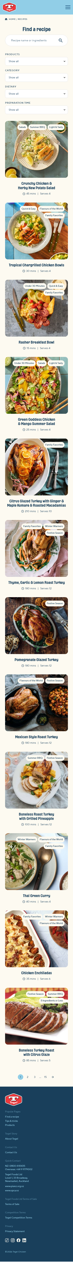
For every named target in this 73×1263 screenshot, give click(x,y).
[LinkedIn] (24, 1241)
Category (12, 70)
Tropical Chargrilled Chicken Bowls (36, 265)
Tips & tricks (11, 1121)
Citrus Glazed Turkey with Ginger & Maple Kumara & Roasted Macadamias (36, 503)
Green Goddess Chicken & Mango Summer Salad (36, 421)
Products (12, 54)
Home (12, 19)
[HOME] (6, 19)
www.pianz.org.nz (14, 1186)
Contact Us (11, 1152)
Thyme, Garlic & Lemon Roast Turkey (36, 582)
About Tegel (11, 1138)
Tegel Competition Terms (18, 1217)
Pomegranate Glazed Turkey (36, 659)
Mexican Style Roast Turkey (36, 737)
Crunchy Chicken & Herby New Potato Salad (36, 185)
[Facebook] (18, 1241)
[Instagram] (13, 1241)
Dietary (10, 86)
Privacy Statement (15, 1231)
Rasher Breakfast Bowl (36, 342)
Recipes (22, 19)
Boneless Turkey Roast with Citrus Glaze (36, 1052)
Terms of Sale (12, 1204)
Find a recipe (12, 1116)
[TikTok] (7, 1241)
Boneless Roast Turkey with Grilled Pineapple (36, 816)
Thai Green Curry (36, 895)
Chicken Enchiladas (36, 973)
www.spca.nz (12, 1190)
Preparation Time (18, 103)
